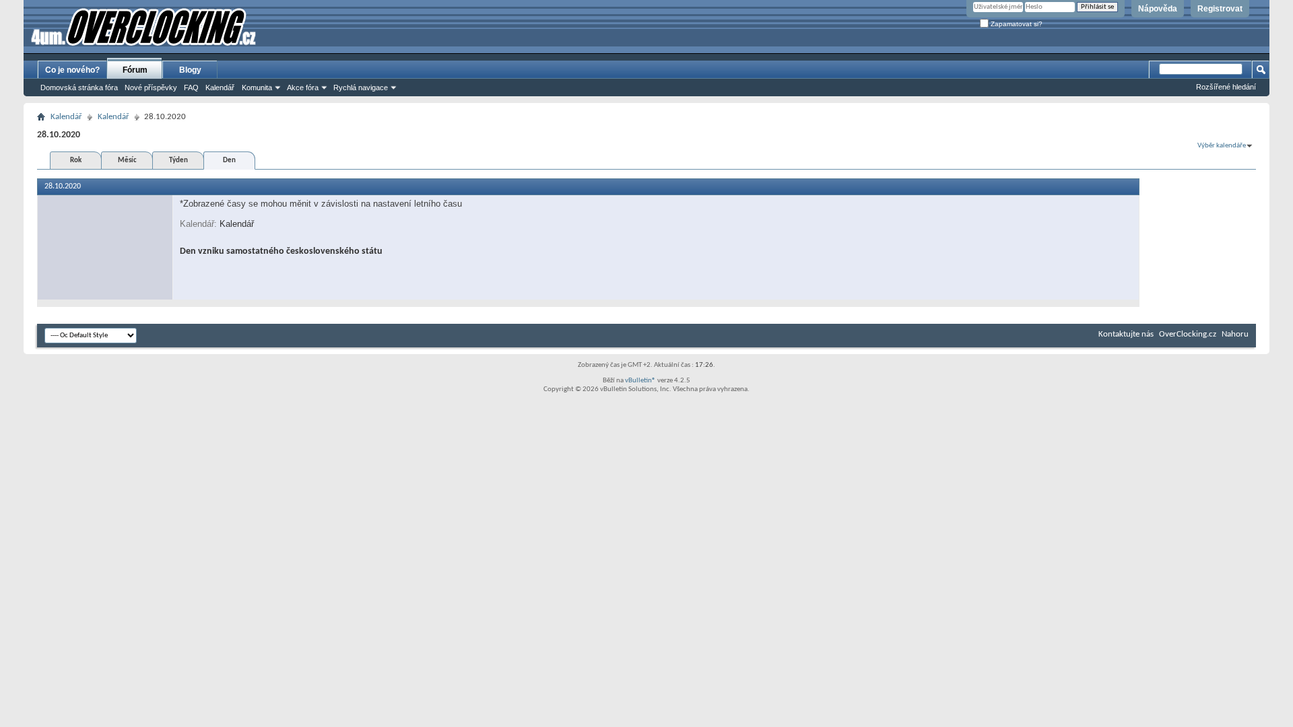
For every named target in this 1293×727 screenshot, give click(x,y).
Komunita (257, 87)
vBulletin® (640, 380)
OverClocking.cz (1187, 334)
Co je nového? (72, 70)
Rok (75, 160)
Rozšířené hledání (1226, 87)
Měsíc (127, 160)
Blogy (190, 70)
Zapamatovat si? (1015, 24)
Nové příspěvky (151, 87)
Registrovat (1219, 8)
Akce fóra (303, 87)
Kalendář (219, 87)
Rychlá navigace (360, 87)
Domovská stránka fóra (79, 87)
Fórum (135, 70)
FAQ (191, 87)
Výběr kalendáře (1221, 145)
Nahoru (1235, 334)
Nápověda (1157, 8)
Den (229, 160)
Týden (178, 160)
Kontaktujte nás (1126, 334)
